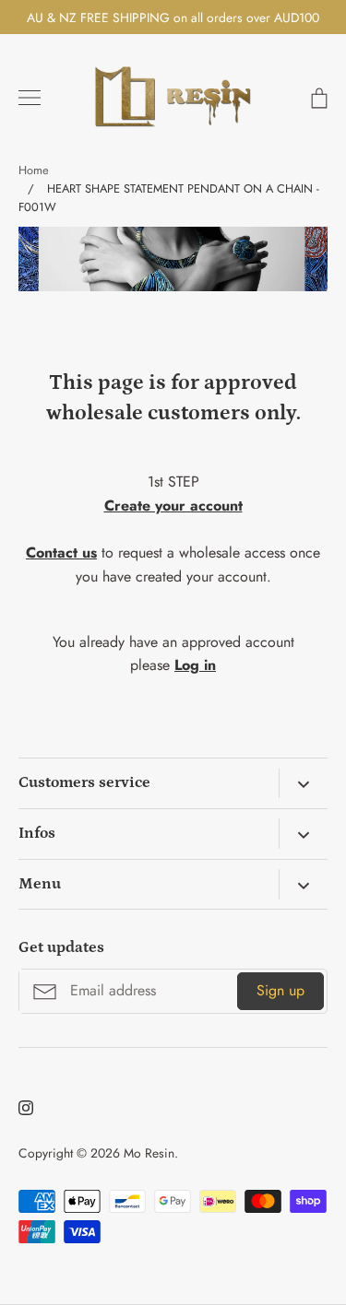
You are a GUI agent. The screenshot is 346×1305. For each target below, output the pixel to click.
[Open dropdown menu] (303, 783)
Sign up (280, 990)
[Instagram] (25, 1107)
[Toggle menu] (29, 97)
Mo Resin (149, 1153)
